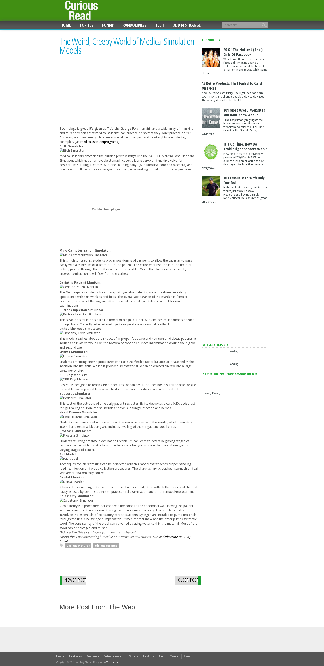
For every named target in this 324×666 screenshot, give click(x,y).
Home (66, 25)
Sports (133, 656)
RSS (137, 537)
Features (75, 656)
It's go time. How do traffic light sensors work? (245, 146)
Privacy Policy (211, 393)
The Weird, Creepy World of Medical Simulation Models (127, 45)
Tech (159, 25)
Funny (108, 25)
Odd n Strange (187, 25)
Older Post (188, 580)
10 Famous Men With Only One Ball (244, 180)
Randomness (135, 25)
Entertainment (114, 656)
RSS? (154, 537)
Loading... (235, 351)
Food (187, 656)
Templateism (112, 662)
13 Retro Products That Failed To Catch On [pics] (232, 86)
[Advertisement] (97, 95)
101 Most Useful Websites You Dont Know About (244, 112)
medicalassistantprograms (99, 142)
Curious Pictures (78, 546)
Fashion (148, 656)
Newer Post (75, 580)
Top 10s (86, 25)
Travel (174, 656)
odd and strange (105, 546)
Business (92, 656)
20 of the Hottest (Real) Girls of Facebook (243, 52)
